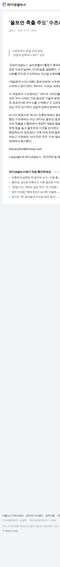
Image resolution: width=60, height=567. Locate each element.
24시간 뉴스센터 (34, 515)
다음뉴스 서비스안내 (12, 515)
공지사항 (50, 515)
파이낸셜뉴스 (16, 4)
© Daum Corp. (10, 530)
